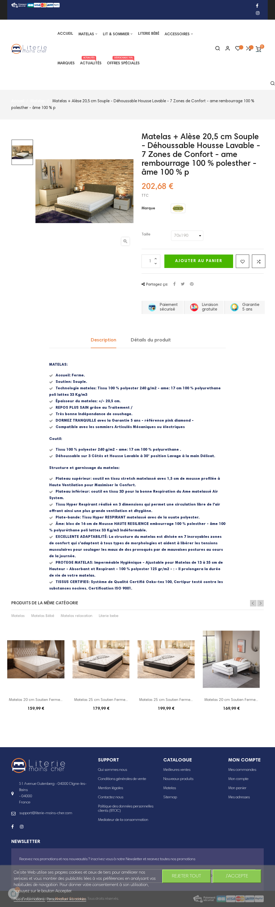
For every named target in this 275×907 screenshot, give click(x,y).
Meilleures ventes (176, 770)
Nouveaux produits (178, 779)
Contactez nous (110, 797)
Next (260, 603)
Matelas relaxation (76, 616)
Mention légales (110, 788)
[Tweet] (183, 284)
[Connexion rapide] (225, 49)
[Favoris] (238, 50)
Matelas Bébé (42, 616)
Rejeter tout (186, 876)
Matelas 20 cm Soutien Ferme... (36, 700)
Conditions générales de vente (122, 779)
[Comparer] (248, 50)
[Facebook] (257, 6)
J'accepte (237, 876)
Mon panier (237, 788)
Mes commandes (242, 770)
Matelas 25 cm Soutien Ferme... (101, 700)
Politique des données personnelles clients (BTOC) (125, 809)
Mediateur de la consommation (123, 820)
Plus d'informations (29, 899)
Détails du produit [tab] (151, 340)
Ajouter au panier (198, 261)
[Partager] (174, 284)
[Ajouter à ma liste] (242, 261)
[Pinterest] (192, 284)
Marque (148, 208)
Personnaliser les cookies (66, 899)
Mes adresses (239, 797)
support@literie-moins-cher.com (45, 813)
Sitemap (170, 797)
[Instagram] (258, 13)
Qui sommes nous (112, 770)
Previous (253, 603)
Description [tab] (103, 340)
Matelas (18, 616)
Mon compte (238, 779)
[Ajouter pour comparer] (258, 261)
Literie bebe (108, 616)
